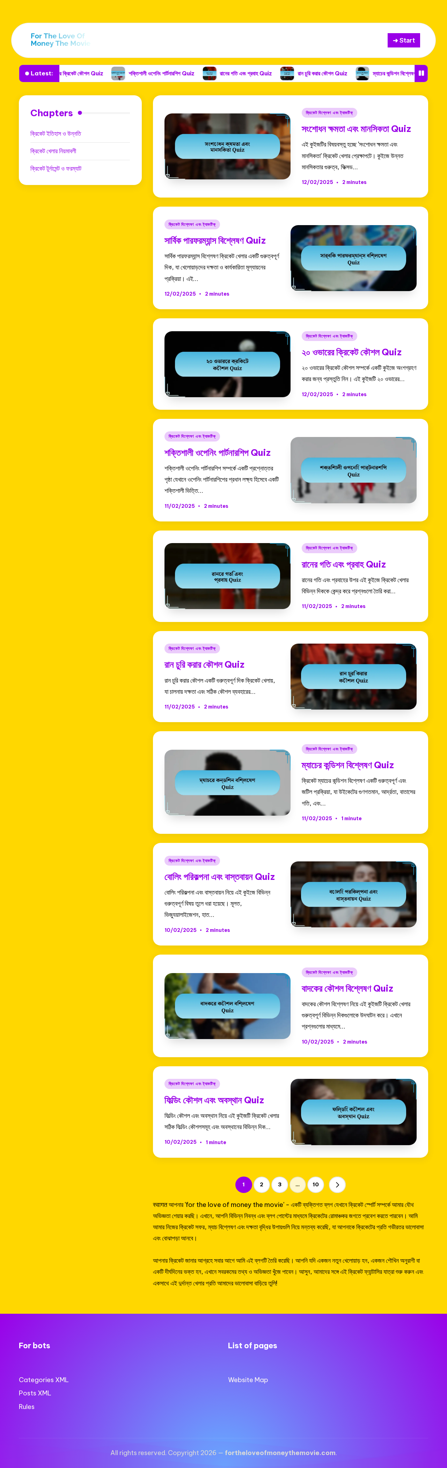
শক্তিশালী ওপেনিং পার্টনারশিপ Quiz (105, 73)
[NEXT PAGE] (337, 1185)
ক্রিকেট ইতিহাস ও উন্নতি (55, 133)
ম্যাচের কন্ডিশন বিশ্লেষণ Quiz (345, 73)
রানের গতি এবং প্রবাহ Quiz (190, 73)
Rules (27, 1407)
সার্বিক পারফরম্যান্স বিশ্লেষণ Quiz (215, 240)
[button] (337, 1185)
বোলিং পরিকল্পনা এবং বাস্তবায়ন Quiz (219, 876)
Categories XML (44, 1380)
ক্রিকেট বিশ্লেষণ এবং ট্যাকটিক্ (329, 112)
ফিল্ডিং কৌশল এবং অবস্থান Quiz (214, 1100)
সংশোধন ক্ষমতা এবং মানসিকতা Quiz (356, 128)
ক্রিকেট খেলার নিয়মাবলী (53, 151)
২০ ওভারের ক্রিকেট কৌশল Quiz (352, 352)
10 (316, 1184)
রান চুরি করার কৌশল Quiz (266, 73)
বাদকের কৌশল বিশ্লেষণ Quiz (347, 988)
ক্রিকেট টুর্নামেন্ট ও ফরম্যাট (55, 168)
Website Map (248, 1380)
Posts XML (35, 1393)
